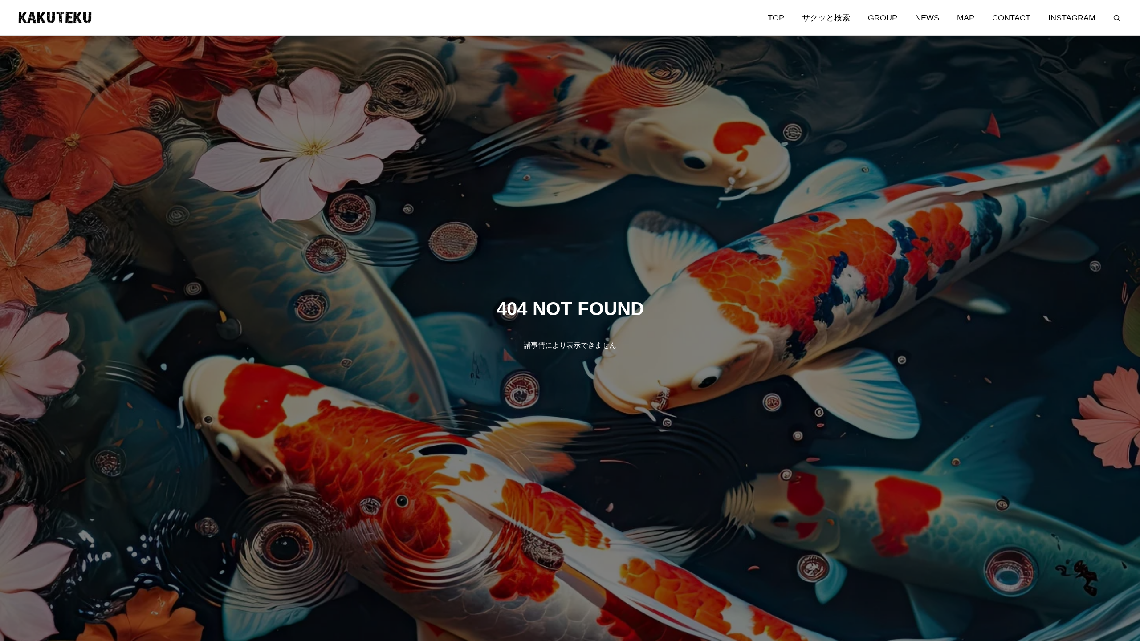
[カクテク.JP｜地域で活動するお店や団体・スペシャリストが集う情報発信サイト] (55, 17)
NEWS (927, 17)
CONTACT (1011, 17)
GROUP (882, 17)
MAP (965, 17)
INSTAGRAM (1071, 17)
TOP (776, 17)
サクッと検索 (826, 17)
